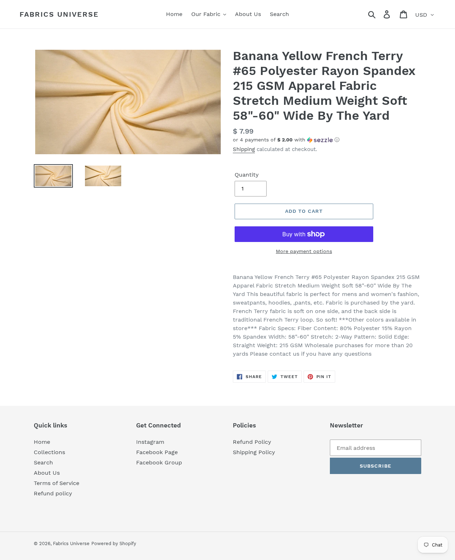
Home (42, 441)
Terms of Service (56, 483)
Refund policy (53, 493)
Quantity (247, 174)
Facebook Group (159, 462)
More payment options (304, 251)
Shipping (244, 149)
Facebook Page (157, 452)
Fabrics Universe (59, 14)
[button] (327, 139)
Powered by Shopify (113, 543)
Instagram (150, 441)
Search (43, 462)
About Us (47, 472)
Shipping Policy (254, 452)
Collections (49, 452)
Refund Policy (252, 441)
